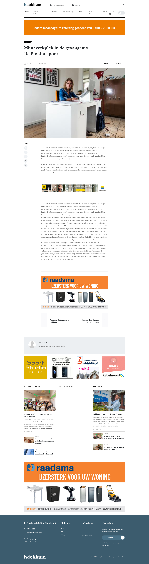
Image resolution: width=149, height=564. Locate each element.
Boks (123, 557)
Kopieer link (107, 63)
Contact (104, 12)
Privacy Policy (106, 545)
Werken (63, 532)
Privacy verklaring (87, 535)
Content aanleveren (87, 532)
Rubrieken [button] (54, 12)
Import (26, 42)
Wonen (27, 12)
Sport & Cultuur (91, 13)
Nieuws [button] (81, 12)
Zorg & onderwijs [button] (68, 12)
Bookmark (118, 63)
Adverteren (85, 529)
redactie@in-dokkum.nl (34, 532)
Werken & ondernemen (37, 13)
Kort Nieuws (64, 529)
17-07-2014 (43, 64)
